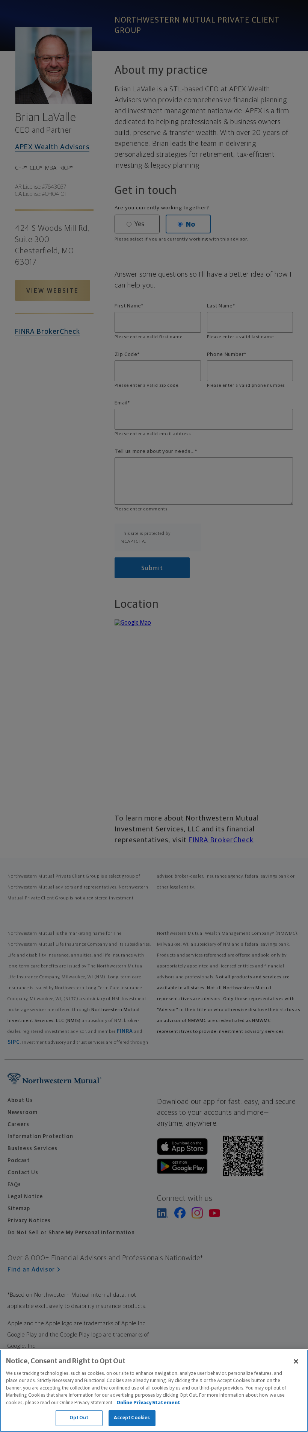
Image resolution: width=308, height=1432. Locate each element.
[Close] (296, 1361)
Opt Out (79, 1417)
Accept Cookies (132, 1417)
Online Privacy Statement (148, 1402)
